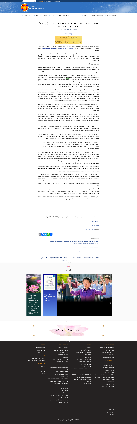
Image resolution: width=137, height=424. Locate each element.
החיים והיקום (41, 352)
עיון (37, 15)
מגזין (43, 373)
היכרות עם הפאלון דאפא (107, 347)
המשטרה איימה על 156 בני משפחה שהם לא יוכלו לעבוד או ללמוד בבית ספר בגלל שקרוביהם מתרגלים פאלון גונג (53, 258)
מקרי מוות (88, 354)
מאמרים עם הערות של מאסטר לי (59, 395)
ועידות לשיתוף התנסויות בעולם (59, 393)
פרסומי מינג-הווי (56, 1)
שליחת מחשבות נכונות (61, 374)
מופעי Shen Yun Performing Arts (104, 375)
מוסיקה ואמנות (41, 350)
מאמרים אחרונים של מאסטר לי (36, 360)
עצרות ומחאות (110, 363)
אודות (112, 407)
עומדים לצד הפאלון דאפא (61, 383)
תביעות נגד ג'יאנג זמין (62, 362)
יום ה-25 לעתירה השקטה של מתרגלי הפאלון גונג (57, 48)
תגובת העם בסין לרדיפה (61, 350)
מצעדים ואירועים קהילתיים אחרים (104, 377)
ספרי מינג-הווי (41, 369)
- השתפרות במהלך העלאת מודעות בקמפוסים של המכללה (83, 246)
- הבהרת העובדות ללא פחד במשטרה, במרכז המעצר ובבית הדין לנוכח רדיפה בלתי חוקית (74, 241)
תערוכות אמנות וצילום (108, 372)
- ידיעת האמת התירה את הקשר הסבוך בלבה (86, 244)
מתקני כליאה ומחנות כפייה (83, 359)
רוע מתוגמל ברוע (63, 354)
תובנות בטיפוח (64, 397)
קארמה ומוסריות (64, 15)
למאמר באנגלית (94, 221)
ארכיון (112, 414)
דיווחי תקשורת (110, 384)
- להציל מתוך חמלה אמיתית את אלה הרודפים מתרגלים (83, 252)
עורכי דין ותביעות (63, 347)
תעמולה (77, 15)
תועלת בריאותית (109, 350)
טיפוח (53, 15)
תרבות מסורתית (40, 347)
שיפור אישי (65, 390)
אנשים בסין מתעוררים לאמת (60, 359)
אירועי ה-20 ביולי (109, 370)
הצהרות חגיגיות (63, 357)
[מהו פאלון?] (25, 4)
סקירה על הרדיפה (86, 350)
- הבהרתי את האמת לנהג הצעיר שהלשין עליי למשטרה (84, 250)
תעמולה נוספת (87, 383)
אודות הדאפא (111, 15)
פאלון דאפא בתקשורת (107, 379)
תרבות (44, 15)
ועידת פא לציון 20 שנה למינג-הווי (59, 400)
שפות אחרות (40, 1)
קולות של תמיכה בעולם (107, 386)
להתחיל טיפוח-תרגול (62, 371)
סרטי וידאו (42, 366)
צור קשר (111, 409)
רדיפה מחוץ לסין (86, 366)
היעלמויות (88, 357)
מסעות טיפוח (64, 388)
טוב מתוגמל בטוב (63, 352)
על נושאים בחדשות (108, 389)
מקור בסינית (95, 225)
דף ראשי (76, 20)
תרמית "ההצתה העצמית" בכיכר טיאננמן (82, 380)
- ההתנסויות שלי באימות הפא (91, 248)
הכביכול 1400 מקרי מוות (84, 377)
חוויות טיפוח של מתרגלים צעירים (59, 381)
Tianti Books (48, 1)
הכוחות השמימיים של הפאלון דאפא (58, 379)
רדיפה (86, 15)
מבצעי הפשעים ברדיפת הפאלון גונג (81, 369)
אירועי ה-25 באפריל (108, 367)
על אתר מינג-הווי (109, 412)
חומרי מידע (28, 15)
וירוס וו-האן (88, 386)
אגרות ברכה (110, 382)
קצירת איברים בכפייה (85, 362)
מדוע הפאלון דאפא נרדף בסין (83, 352)
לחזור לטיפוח (64, 376)
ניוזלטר (43, 376)
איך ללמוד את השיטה (108, 352)
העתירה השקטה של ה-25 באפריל (81, 375)
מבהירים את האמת (63, 20)
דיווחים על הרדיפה (85, 364)
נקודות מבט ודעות (63, 402)
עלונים (43, 371)
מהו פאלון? (111, 354)
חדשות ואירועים (97, 15)
